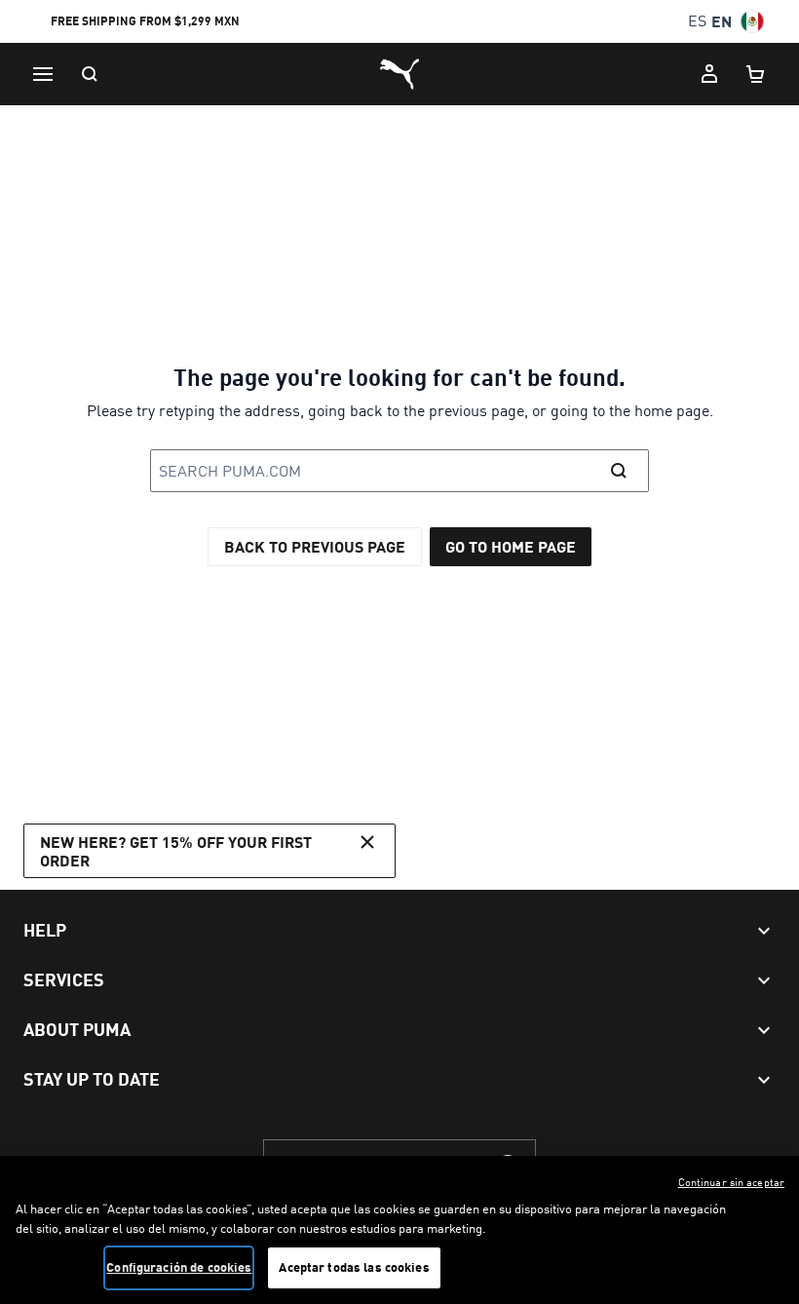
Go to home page (510, 546)
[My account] (709, 74)
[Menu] (42, 74)
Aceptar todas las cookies (354, 1267)
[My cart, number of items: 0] (756, 74)
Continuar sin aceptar (731, 1182)
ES (697, 21)
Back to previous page (314, 546)
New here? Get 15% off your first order (176, 850)
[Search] (89, 74)
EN (721, 21)
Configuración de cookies (178, 1267)
